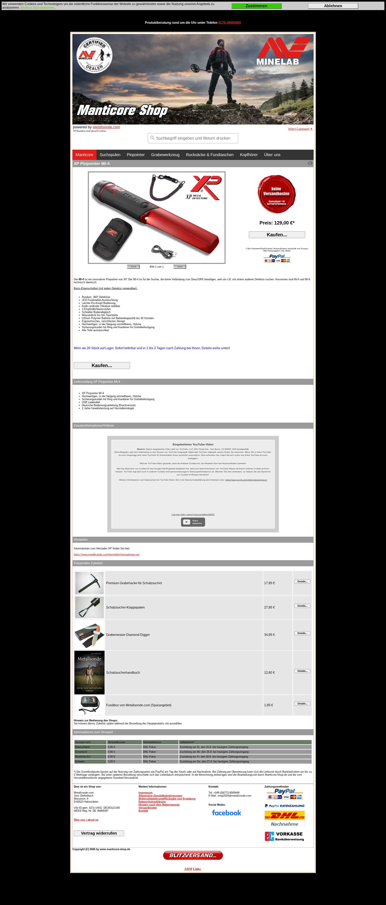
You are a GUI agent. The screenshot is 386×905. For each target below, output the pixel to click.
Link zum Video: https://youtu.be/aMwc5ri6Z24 (193, 514)
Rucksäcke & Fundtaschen (210, 154)
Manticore (84, 154)
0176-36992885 (229, 22)
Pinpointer (136, 154)
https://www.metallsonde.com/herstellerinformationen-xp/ (107, 554)
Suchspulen (110, 154)
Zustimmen (256, 6)
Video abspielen (197, 522)
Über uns (272, 154)
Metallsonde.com (106, 127)
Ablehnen (333, 6)
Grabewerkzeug (165, 154)
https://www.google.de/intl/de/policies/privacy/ (246, 480)
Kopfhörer (249, 154)
